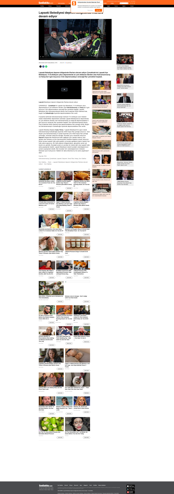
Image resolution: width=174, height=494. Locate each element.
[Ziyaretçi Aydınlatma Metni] (108, 493)
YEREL (112, 3)
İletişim (49, 489)
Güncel (66, 485)
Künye (52, 489)
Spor (81, 485)
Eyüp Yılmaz (59, 130)
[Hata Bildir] (116, 493)
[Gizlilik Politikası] (68, 493)
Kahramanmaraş (72, 107)
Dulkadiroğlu (49, 113)
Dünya (70, 485)
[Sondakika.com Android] (131, 489)
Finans (50, 6)
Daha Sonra (90, 10)
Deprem (41, 137)
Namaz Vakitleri (102, 485)
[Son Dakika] (46, 3)
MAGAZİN (104, 3)
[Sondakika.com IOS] (131, 486)
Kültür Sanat (68, 6)
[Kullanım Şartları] (61, 493)
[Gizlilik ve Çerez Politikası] (78, 493)
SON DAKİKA (61, 3)
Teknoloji (58, 6)
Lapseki (41, 102)
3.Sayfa (132, 6)
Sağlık (108, 6)
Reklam (45, 489)
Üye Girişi (131, 3)
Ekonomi (76, 485)
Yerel (90, 485)
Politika (42, 6)
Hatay (82, 107)
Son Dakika (60, 485)
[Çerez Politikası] (87, 493)
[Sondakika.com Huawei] (131, 492)
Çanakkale (51, 105)
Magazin (86, 485)
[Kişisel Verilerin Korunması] (96, 493)
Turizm (116, 6)
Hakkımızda (41, 489)
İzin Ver (98, 10)
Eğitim (123, 6)
